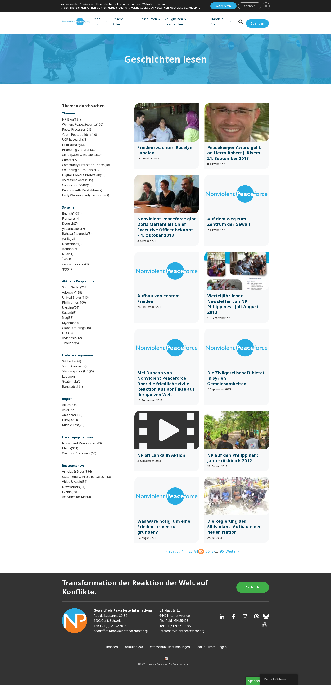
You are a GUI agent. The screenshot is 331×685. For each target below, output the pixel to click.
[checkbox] (88, 119)
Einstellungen (77, 7)
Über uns (96, 21)
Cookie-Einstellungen (211, 656)
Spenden (257, 23)
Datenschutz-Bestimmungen (169, 656)
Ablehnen (249, 6)
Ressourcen (148, 19)
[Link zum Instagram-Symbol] (245, 625)
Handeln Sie (217, 21)
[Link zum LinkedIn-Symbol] (222, 625)
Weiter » (232, 551)
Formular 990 (133, 656)
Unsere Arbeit (117, 21)
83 (190, 551)
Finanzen (111, 656)
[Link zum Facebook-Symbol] (233, 625)
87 (213, 551)
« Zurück (173, 551)
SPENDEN (252, 596)
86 (208, 551)
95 (222, 551)
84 (196, 551)
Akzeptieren (223, 6)
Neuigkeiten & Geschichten (175, 21)
